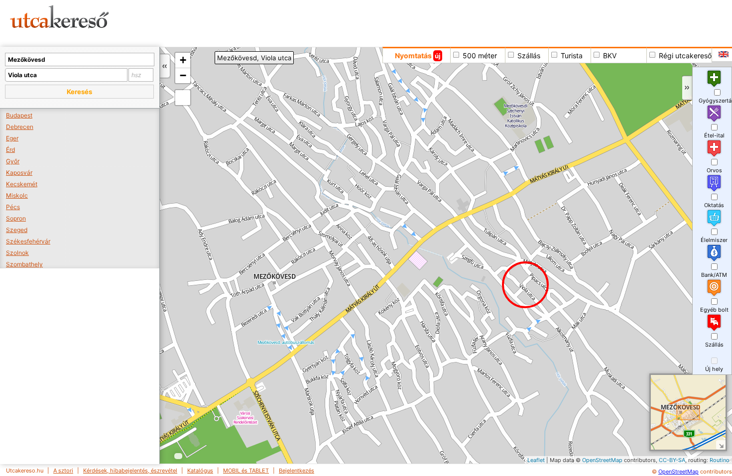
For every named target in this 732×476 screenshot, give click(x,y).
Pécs (13, 207)
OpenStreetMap (602, 460)
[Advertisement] (380, 22)
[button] (79, 92)
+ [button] (183, 60)
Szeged (16, 230)
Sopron (16, 218)
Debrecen (19, 126)
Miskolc (17, 195)
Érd (10, 149)
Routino (720, 460)
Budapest (19, 115)
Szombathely (24, 264)
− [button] (183, 75)
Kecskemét (21, 184)
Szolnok (17, 252)
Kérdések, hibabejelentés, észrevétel (130, 470)
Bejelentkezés (296, 470)
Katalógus (200, 470)
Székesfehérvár (28, 241)
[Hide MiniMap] (721, 445)
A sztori (63, 470)
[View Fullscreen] (182, 97)
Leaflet (536, 460)
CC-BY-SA (672, 460)
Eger (12, 138)
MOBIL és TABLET (246, 470)
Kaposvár (19, 172)
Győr (12, 161)
